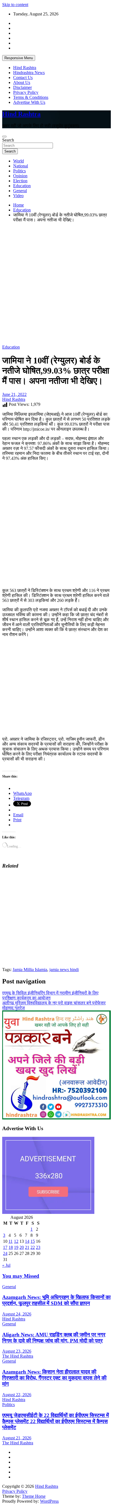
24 (5, 1253)
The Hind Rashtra (17, 1356)
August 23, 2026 (16, 1351)
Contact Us (23, 77)
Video (18, 195)
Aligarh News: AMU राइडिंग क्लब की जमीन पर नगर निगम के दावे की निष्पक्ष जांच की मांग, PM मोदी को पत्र (53, 1338)
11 (11, 1241)
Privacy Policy (25, 92)
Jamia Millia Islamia (30, 969)
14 (27, 1241)
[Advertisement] (56, 283)
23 (38, 1247)
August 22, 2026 (16, 1394)
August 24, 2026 (16, 1314)
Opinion (20, 175)
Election (20, 180)
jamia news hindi (64, 969)
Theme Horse (34, 1496)
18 (11, 1247)
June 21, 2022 (14, 394)
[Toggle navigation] (4, 136)
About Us (21, 82)
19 (16, 1247)
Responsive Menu (18, 58)
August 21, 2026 (16, 1438)
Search (8, 140)
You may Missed (20, 1276)
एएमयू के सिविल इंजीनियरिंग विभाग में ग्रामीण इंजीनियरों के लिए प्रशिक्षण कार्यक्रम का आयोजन (50, 995)
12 (16, 1241)
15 (32, 1241)
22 (32, 1247)
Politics (19, 170)
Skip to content (15, 4)
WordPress (49, 1501)
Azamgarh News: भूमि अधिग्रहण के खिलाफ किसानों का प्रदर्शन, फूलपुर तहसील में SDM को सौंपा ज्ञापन (56, 1300)
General (20, 190)
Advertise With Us (29, 102)
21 (27, 1247)
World (18, 161)
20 (21, 1247)
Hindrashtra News (29, 72)
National (20, 166)
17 (5, 1247)
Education (22, 185)
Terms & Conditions (30, 97)
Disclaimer (22, 87)
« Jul (6, 1265)
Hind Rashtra (24, 67)
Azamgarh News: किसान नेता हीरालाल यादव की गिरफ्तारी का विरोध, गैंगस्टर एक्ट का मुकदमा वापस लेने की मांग (54, 1378)
